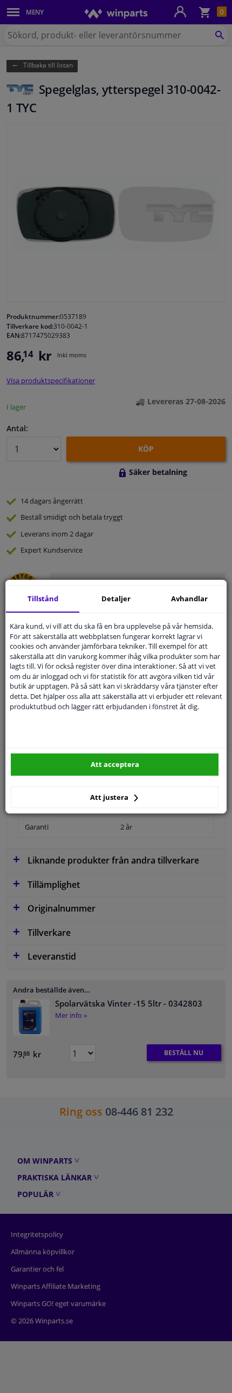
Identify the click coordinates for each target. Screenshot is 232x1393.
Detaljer (116, 598)
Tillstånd (43, 598)
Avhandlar (189, 598)
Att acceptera (115, 764)
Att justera (110, 797)
